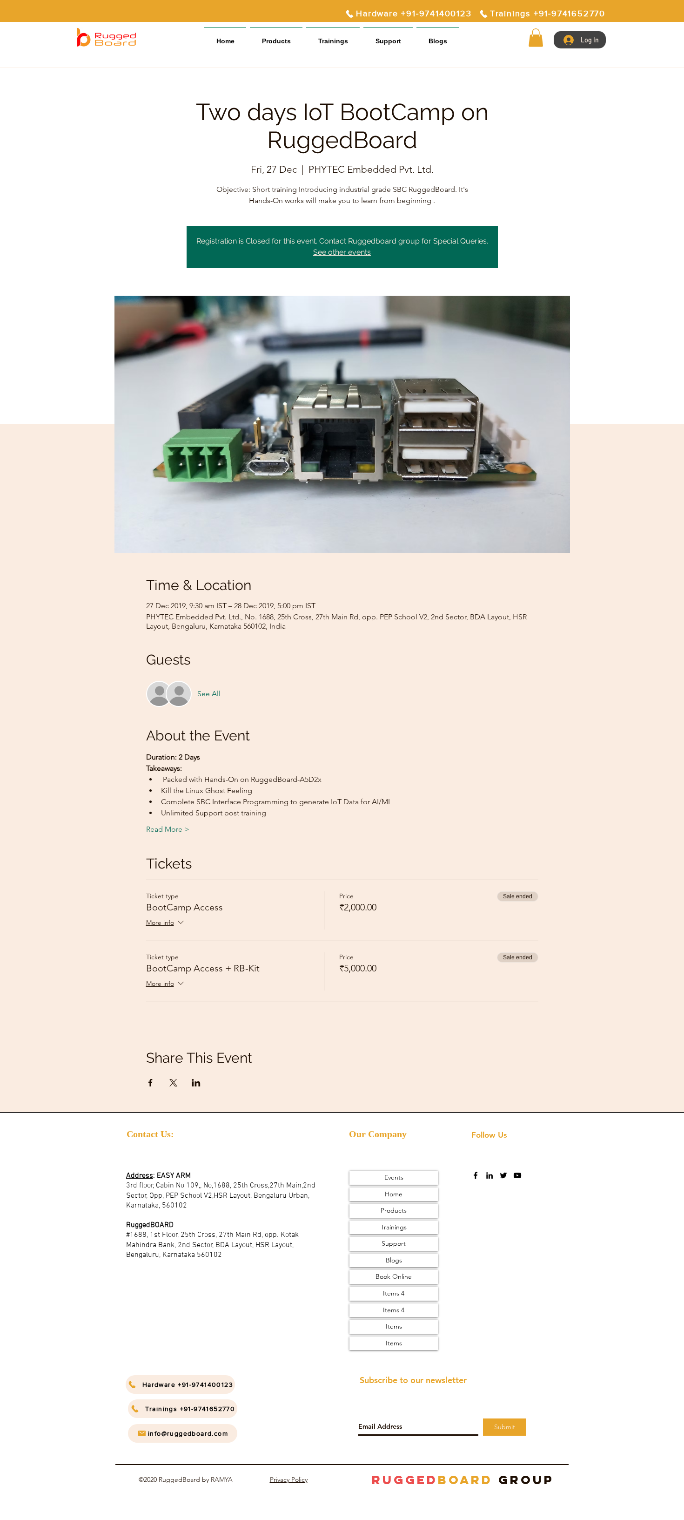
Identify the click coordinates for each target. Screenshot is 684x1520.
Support (394, 1243)
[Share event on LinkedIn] (196, 1082)
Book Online (394, 1276)
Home (393, 1194)
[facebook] (475, 1175)
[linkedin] (489, 1175)
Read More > (167, 829)
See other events (342, 252)
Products (394, 1210)
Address (139, 1176)
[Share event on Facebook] (150, 1082)
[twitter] (503, 1175)
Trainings (394, 1227)
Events (393, 1177)
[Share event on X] (173, 1082)
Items (394, 1326)
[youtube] (517, 1175)
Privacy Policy (289, 1479)
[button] (388, 37)
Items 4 (393, 1293)
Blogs (394, 1260)
